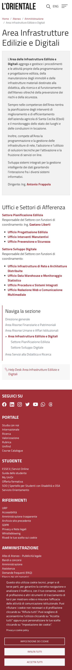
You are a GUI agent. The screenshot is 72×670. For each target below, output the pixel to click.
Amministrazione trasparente (19, 516)
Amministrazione (34, 19)
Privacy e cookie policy (17, 630)
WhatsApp (43, 404)
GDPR (5, 525)
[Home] (19, 6)
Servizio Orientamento (15, 490)
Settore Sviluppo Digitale (27, 348)
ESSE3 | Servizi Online (15, 469)
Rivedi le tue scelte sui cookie (19, 537)
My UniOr (7, 477)
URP (4, 508)
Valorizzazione (10, 438)
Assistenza (8, 568)
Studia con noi (10, 425)
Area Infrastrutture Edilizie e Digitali (33, 336)
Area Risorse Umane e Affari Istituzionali (31, 331)
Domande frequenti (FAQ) (17, 573)
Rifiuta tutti (34, 651)
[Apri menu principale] (64, 6)
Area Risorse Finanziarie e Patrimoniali (30, 325)
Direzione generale (17, 319)
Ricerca (6, 434)
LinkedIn (12, 404)
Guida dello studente (14, 473)
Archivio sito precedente (16, 521)
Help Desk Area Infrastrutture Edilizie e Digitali (33, 372)
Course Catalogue (12, 450)
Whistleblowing (11, 533)
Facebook (4, 404)
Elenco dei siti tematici (15, 577)
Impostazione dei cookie (34, 641)
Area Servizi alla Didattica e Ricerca (28, 354)
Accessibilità (9, 512)
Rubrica (6, 442)
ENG (56, 6)
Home (5, 19)
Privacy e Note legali (14, 529)
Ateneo (17, 19)
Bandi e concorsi (11, 560)
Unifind (6, 446)
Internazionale (10, 429)
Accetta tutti (34, 662)
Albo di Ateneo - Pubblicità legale (21, 556)
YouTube (35, 404)
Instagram (19, 404)
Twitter (27, 404)
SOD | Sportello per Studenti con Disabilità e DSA (31, 486)
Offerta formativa (12, 481)
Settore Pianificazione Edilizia (30, 342)
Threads (50, 404)
